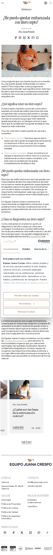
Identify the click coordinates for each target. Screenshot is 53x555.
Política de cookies (9, 508)
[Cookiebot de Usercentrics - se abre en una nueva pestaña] (38, 241)
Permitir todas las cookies (26, 295)
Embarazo (26, 9)
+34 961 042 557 (35, 486)
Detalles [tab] (26, 249)
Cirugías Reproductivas (16, 340)
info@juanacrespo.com (38, 482)
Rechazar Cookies (26, 311)
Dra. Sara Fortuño (26, 31)
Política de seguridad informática (10, 517)
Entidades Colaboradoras (34, 501)
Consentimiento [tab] (10, 249)
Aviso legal (6, 500)
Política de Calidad (9, 512)
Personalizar (25, 303)
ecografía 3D (35, 236)
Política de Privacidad (11, 504)
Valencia (5, 482)
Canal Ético (33, 506)
